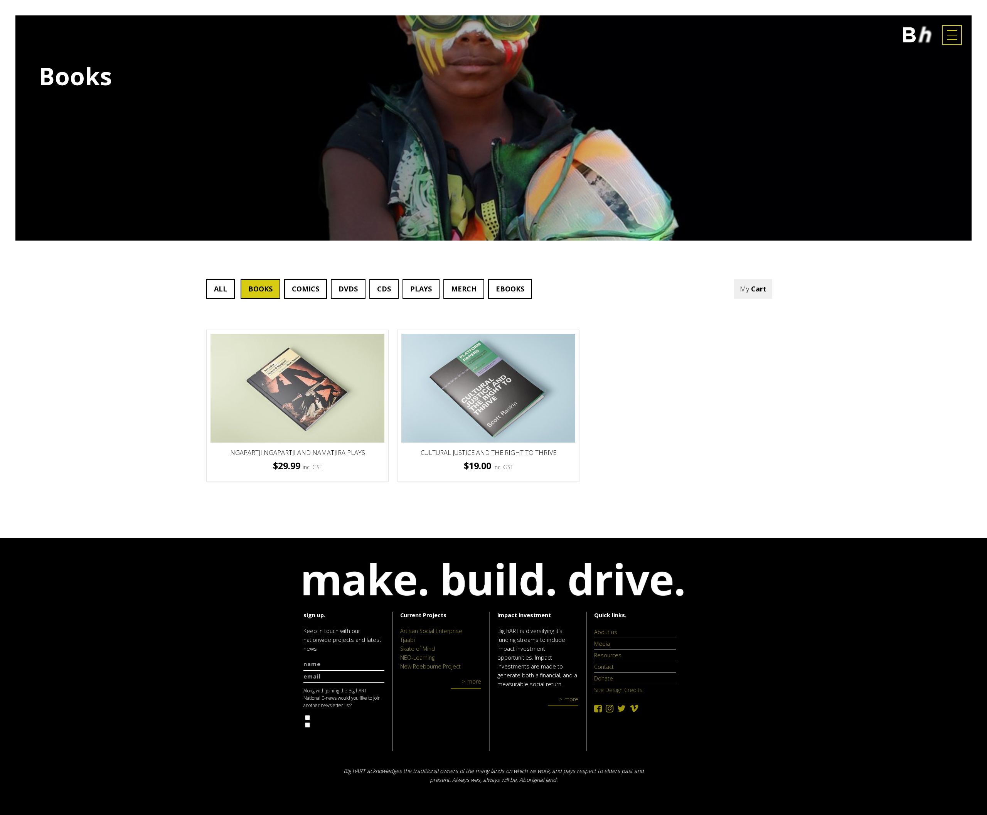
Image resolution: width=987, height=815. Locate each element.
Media (602, 643)
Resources (608, 655)
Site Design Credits (618, 690)
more (474, 681)
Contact (604, 666)
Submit (321, 739)
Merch (464, 288)
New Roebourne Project (430, 666)
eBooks (510, 288)
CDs (384, 288)
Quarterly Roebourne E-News (348, 717)
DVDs (348, 288)
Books (260, 288)
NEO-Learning (417, 657)
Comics (305, 288)
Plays (421, 288)
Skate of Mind (417, 648)
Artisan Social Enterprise (431, 631)
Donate (603, 678)
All (220, 288)
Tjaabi (407, 639)
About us (605, 632)
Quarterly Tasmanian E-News (348, 725)
